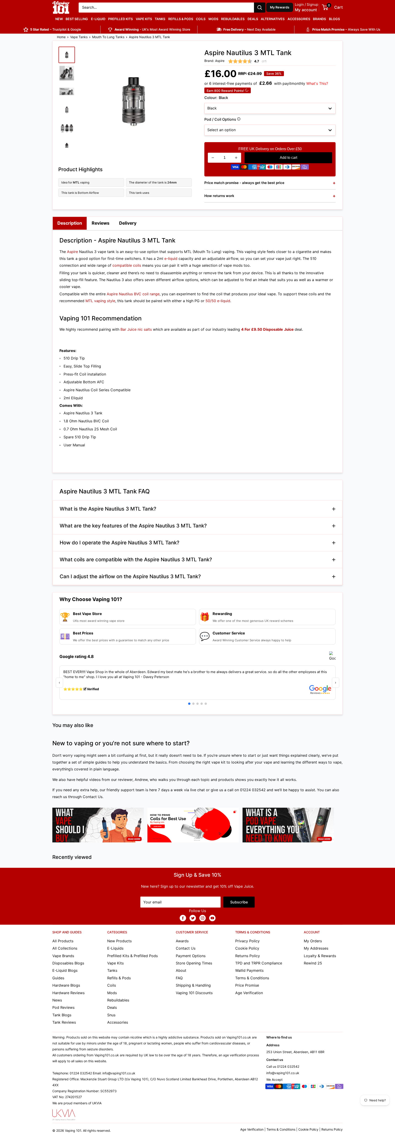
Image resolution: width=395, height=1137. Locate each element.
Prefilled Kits (120, 19)
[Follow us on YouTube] (212, 917)
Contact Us (92, 796)
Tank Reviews (64, 1022)
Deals (253, 19)
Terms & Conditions (252, 978)
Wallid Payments (249, 970)
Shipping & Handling (193, 985)
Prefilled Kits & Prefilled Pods (132, 955)
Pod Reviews (63, 1007)
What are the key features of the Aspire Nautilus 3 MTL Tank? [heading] (133, 526)
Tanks (160, 19)
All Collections (64, 948)
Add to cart (288, 158)
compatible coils (126, 265)
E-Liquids (115, 948)
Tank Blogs (61, 1015)
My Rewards (280, 7)
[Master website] (244, 168)
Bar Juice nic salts (136, 329)
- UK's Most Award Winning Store (152, 29)
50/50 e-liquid (218, 300)
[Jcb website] (278, 168)
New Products (119, 941)
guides (101, 762)
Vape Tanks (79, 37)
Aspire (72, 251)
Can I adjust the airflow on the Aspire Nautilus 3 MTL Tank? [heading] (130, 576)
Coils (201, 19)
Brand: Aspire (214, 61)
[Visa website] (235, 168)
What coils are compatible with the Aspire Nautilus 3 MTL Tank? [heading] (136, 559)
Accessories (299, 19)
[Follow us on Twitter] (192, 917)
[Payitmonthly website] (304, 168)
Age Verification (249, 993)
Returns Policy (247, 955)
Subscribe (239, 902)
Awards (182, 941)
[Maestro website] (270, 168)
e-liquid (170, 258)
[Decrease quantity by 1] (213, 157)
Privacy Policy (247, 941)
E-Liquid (98, 19)
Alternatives (273, 19)
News (57, 1000)
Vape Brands (63, 955)
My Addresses (316, 948)
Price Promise (247, 985)
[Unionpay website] (261, 168)
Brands (319, 19)
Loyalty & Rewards (320, 955)
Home (61, 37)
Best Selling (77, 19)
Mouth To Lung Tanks (108, 37)
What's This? (317, 83)
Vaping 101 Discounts (194, 993)
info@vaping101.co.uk (282, 1073)
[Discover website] (296, 168)
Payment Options (191, 955)
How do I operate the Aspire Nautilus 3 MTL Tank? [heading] (119, 543)
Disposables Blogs (68, 963)
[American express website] (252, 168)
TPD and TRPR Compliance (258, 963)
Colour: (216, 97)
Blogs (334, 19)
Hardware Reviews (68, 993)
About (181, 970)
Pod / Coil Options (238, 120)
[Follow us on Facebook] (183, 917)
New (59, 19)
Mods (213, 19)
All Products (62, 941)
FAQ (179, 978)
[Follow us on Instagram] (202, 917)
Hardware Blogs (66, 985)
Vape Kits (144, 19)
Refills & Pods (180, 19)
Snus (111, 1015)
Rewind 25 (313, 963)
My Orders (313, 941)
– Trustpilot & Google (55, 29)
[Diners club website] (287, 168)
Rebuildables (233, 19)
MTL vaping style (100, 300)
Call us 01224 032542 (282, 1066)
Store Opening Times (194, 963)
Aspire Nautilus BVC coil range (133, 294)
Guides (58, 978)
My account (306, 10)
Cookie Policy (247, 948)
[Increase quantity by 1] (236, 157)
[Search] (259, 8)
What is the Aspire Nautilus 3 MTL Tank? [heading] (108, 509)
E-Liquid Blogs (64, 970)
